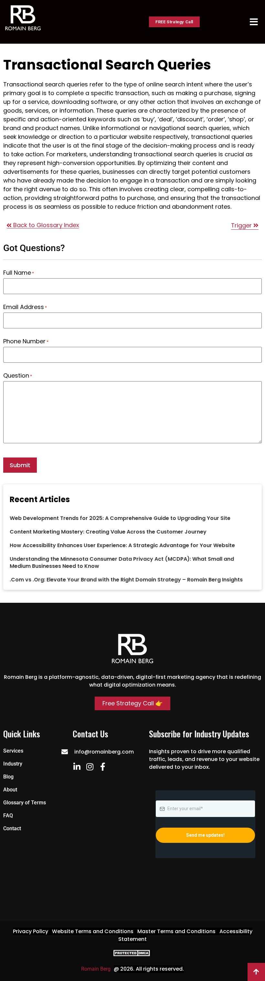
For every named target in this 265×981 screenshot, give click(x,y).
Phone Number (25, 341)
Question (17, 376)
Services (13, 751)
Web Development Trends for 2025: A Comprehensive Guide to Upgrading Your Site (120, 518)
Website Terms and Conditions (92, 931)
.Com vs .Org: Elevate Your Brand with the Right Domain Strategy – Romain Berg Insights (126, 579)
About (10, 790)
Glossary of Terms (24, 802)
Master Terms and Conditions (176, 931)
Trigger (242, 225)
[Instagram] (90, 767)
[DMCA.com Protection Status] (132, 954)
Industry (12, 764)
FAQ (8, 815)
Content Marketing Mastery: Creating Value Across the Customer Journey (108, 531)
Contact (12, 828)
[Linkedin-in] (77, 767)
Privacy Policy (30, 931)
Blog (8, 777)
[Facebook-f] (103, 767)
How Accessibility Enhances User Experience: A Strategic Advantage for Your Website (122, 545)
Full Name (18, 273)
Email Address (25, 307)
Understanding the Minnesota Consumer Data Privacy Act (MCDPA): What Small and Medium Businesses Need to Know (122, 562)
